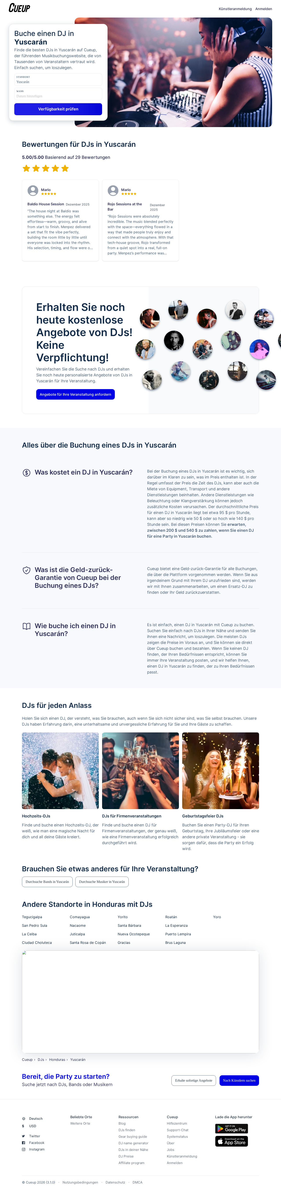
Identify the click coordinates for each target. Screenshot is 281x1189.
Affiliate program (131, 1163)
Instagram (37, 1149)
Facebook (36, 1143)
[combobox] (38, 82)
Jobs (170, 1150)
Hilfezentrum (177, 1123)
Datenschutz (115, 1182)
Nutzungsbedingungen (80, 1182)
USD (29, 1126)
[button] (47, 882)
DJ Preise (126, 1156)
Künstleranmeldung (235, 9)
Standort (23, 77)
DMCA (137, 1182)
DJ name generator (133, 1143)
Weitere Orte (80, 1123)
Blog (122, 1123)
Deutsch (36, 1118)
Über (171, 1143)
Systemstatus (177, 1136)
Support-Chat (177, 1130)
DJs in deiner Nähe (133, 1150)
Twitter (34, 1136)
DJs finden (127, 1130)
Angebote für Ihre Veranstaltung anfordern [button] (75, 394)
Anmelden (263, 9)
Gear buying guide (133, 1136)
